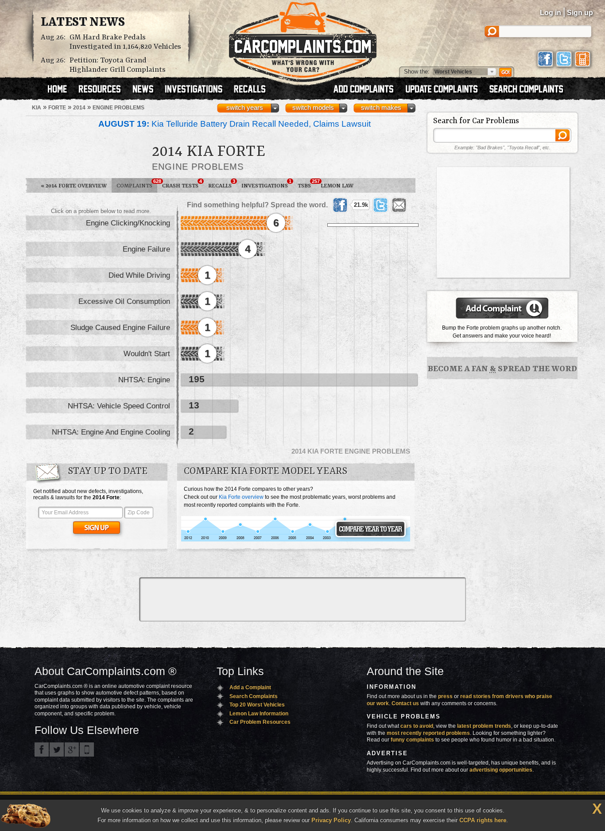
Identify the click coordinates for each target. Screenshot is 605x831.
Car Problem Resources (260, 722)
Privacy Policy (331, 820)
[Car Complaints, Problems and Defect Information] (302, 39)
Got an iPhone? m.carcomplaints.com (87, 749)
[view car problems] (61, 90)
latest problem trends (484, 726)
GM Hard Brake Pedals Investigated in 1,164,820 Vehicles (125, 42)
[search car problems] (530, 90)
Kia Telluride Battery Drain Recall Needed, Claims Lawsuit (234, 123)
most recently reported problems (428, 733)
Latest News (83, 23)
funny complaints (412, 740)
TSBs (307, 184)
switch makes (381, 107)
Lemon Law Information (258, 714)
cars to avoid (416, 726)
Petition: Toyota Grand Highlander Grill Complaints (118, 65)
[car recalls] (250, 90)
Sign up (580, 12)
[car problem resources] (103, 90)
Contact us (405, 703)
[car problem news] (146, 90)
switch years (244, 107)
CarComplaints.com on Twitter (57, 749)
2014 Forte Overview (74, 186)
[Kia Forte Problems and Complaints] (295, 540)
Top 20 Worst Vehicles (257, 705)
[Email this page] (399, 205)
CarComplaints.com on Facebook (42, 749)
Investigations (266, 184)
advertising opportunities (500, 770)
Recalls (221, 184)
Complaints (136, 184)
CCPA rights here (482, 820)
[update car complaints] (445, 90)
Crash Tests (182, 184)
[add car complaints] (367, 90)
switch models (313, 107)
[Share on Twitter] (380, 205)
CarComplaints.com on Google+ (72, 749)
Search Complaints (253, 696)
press (445, 696)
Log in (550, 12)
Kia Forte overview (241, 497)
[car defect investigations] (197, 90)
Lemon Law (337, 186)
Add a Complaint (250, 687)
